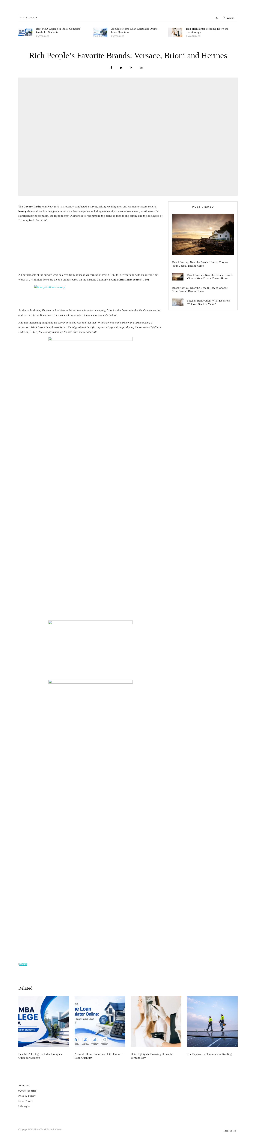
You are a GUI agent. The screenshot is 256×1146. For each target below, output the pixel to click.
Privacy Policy (27, 1095)
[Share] (111, 67)
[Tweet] (121, 67)
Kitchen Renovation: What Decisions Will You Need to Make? (209, 302)
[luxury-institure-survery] (90, 295)
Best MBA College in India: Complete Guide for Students (58, 30)
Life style (24, 1106)
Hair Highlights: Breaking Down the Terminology (207, 30)
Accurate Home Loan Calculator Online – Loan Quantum (135, 30)
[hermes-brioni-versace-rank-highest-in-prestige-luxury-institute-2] (90, 649)
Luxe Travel (25, 1101)
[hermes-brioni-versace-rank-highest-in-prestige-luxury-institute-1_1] (90, 820)
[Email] (141, 67)
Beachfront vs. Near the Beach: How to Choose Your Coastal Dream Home (200, 264)
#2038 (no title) (27, 1090)
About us (23, 1085)
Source (23, 963)
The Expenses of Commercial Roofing (209, 1054)
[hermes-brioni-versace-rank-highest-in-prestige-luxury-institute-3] (90, 478)
